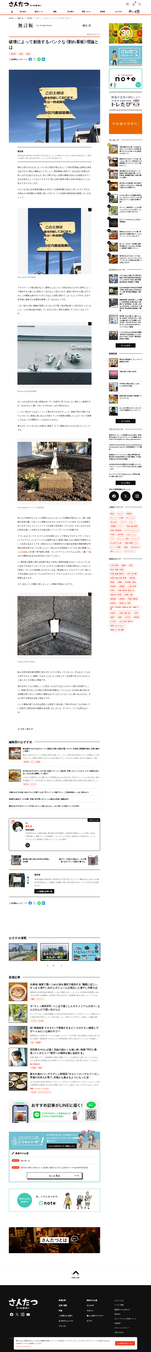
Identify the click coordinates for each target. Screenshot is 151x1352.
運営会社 (117, 1314)
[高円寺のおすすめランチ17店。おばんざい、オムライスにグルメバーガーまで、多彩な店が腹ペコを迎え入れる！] (125, 258)
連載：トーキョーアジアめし (39, 1088)
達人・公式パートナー (95, 1315)
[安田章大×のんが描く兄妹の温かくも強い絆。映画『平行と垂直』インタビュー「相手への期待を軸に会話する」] (54, 1058)
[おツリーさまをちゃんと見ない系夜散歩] (125, 222)
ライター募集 (119, 1305)
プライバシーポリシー (122, 1328)
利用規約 (117, 1323)
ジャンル (62, 1325)
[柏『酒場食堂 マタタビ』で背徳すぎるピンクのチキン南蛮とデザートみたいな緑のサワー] (54, 1035)
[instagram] (22, 1314)
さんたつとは (119, 1300)
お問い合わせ (119, 1332)
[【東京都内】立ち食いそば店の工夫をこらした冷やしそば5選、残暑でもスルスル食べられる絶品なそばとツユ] (125, 149)
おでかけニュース (66, 1320)
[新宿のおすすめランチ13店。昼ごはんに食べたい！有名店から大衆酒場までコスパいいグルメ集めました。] (125, 161)
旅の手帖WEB (35, 1064)
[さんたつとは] (54, 1240)
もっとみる (125, 345)
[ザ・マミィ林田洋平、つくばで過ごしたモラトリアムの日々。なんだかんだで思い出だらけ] (54, 1013)
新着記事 (62, 1300)
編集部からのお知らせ (122, 1309)
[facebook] (11, 1314)
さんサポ (90, 1305)
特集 (60, 1310)
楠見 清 (28, 826)
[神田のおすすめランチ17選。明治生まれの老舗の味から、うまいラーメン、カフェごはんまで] (125, 234)
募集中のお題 (92, 1300)
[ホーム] (12, 11)
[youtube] (28, 1314)
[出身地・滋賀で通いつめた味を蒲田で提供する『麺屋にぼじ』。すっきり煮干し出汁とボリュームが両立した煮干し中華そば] (54, 992)
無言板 (29, 18)
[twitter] (17, 1314)
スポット (90, 1310)
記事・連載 (63, 1305)
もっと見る (125, 482)
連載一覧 (20, 18)
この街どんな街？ (66, 1315)
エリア (89, 1320)
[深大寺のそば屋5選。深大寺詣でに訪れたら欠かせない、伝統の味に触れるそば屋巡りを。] (125, 185)
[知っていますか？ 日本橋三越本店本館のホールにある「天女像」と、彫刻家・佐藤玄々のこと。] (125, 246)
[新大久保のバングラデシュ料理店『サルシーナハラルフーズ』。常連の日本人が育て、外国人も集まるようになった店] (54, 1082)
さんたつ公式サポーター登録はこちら (62, 1146)
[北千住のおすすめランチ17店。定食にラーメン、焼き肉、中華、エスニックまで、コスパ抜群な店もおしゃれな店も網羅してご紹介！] (54, 777)
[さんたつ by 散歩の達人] (25, 4)
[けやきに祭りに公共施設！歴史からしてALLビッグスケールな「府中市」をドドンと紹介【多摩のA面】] (125, 197)
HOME (11, 18)
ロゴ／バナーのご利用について (125, 1318)
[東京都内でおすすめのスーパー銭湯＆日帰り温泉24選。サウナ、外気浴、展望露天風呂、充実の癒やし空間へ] (54, 756)
